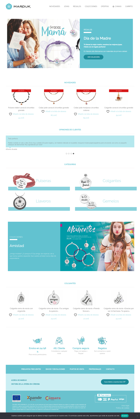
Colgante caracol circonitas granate (118, 108)
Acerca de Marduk (19, 378)
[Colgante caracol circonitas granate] (118, 90)
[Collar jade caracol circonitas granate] (53, 90)
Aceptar (125, 415)
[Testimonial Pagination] (66, 152)
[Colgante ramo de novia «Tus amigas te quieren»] (53, 289)
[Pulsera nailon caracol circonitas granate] (21, 90)
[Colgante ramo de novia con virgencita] (21, 289)
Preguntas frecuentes (31, 367)
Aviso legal (125, 404)
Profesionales (95, 367)
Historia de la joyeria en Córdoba (25, 382)
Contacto (110, 367)
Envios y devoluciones (55, 367)
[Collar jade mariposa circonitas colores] (86, 90)
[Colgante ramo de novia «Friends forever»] (86, 289)
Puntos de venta (77, 367)
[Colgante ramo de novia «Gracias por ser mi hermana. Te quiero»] (119, 289)
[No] (137, 416)
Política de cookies (122, 406)
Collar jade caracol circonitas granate (54, 108)
